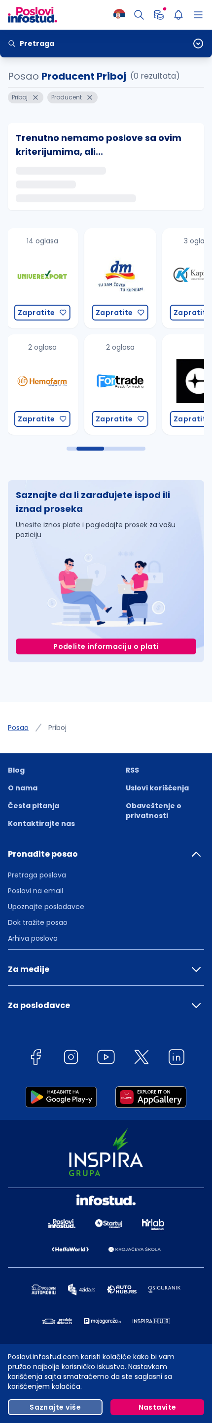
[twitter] (141, 1058)
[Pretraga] (139, 15)
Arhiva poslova (33, 938)
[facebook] (35, 1058)
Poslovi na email (35, 891)
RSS (132, 770)
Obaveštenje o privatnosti (153, 811)
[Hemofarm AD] (42, 384)
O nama (22, 788)
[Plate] (159, 15)
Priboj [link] (57, 728)
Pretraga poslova (37, 875)
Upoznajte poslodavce (46, 907)
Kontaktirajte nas (41, 823)
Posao (18, 728)
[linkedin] (176, 1058)
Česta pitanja (33, 806)
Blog (16, 770)
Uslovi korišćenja (157, 788)
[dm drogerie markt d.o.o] (120, 278)
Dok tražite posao (38, 922)
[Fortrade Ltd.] (120, 384)
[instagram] (71, 1058)
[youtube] (106, 1058)
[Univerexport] (42, 278)
